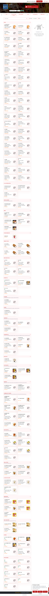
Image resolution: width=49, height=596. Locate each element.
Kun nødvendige (35, 591)
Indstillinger (40, 593)
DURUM (11, 308)
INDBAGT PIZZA (42, 14)
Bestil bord (33, 1)
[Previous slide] (47, 14)
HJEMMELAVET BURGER (15, 393)
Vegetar (35, 18)
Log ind (47, 1)
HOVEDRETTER (17, 335)
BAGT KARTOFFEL (10, 520)
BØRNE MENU (6, 497)
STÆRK (39, 18)
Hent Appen (40, 1)
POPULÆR (31, 18)
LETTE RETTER (10, 365)
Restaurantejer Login (18, 592)
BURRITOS (15, 382)
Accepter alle (45, 591)
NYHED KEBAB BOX (35, 14)
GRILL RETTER (7, 463)
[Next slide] (1, 14)
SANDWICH (11, 318)
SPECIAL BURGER (21, 14)
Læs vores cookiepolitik (35, 589)
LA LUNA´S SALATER (7, 477)
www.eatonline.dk (31, 592)
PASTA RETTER (7, 430)
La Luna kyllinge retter (14, 15)
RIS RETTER (5, 356)
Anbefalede (40, 591)
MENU (28, 14)
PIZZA (6, 14)
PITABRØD (11, 297)
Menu (28, 1)
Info (30, 1)
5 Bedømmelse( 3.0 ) (14, 8)
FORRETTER (5, 277)
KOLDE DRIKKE (6, 557)
